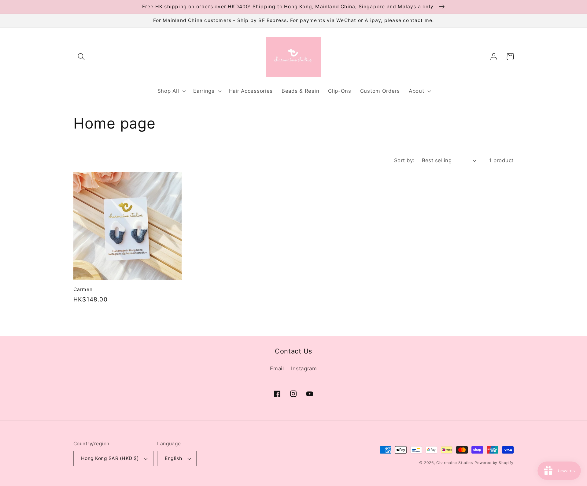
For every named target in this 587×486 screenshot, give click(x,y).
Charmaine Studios (454, 462)
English (173, 458)
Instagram (304, 368)
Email (277, 368)
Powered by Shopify (494, 462)
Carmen (82, 289)
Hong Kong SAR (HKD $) (110, 458)
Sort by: (404, 160)
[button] (81, 57)
